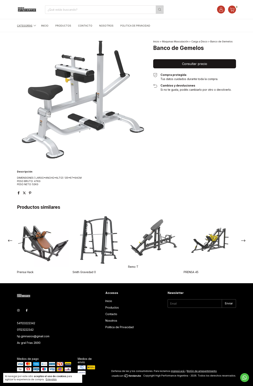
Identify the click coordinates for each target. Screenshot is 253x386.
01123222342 (25, 329)
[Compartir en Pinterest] (30, 193)
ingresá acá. (178, 371)
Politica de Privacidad (135, 25)
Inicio (44, 25)
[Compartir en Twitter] (25, 193)
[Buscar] (160, 9)
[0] (232, 9)
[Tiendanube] (126, 376)
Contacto (85, 25)
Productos (63, 25)
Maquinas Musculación (175, 41)
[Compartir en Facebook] (19, 193)
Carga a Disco (199, 41)
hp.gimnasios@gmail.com (33, 336)
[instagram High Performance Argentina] (18, 310)
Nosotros (106, 25)
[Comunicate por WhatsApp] (244, 377)
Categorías (24, 25)
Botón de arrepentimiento (202, 371)
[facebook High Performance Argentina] (26, 310)
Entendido (51, 379)
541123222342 (26, 323)
